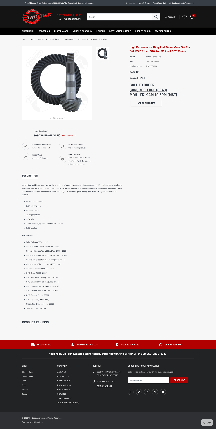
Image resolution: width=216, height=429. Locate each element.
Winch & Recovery (82, 31)
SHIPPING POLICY (65, 398)
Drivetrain (44, 31)
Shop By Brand (143, 31)
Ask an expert (104, 386)
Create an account (186, 3)
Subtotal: (133, 78)
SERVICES (61, 394)
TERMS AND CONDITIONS (68, 403)
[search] (156, 17)
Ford (24, 381)
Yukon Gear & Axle (153, 57)
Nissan (25, 390)
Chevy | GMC (27, 372)
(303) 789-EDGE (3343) (148, 90)
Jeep (24, 385)
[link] (131, 392)
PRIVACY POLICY (64, 385)
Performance (61, 31)
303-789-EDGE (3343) (69, 15)
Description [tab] (30, 176)
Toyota (24, 394)
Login (174, 3)
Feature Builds (163, 31)
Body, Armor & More (120, 31)
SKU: (132, 61)
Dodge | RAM (27, 376)
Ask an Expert (68, 136)
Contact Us (130, 3)
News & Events (144, 3)
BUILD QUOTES (63, 381)
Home (24, 39)
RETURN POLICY (64, 390)
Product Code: (136, 66)
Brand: (132, 57)
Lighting (100, 31)
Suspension (28, 31)
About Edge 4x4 (159, 3)
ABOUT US (61, 372)
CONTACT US (63, 376)
